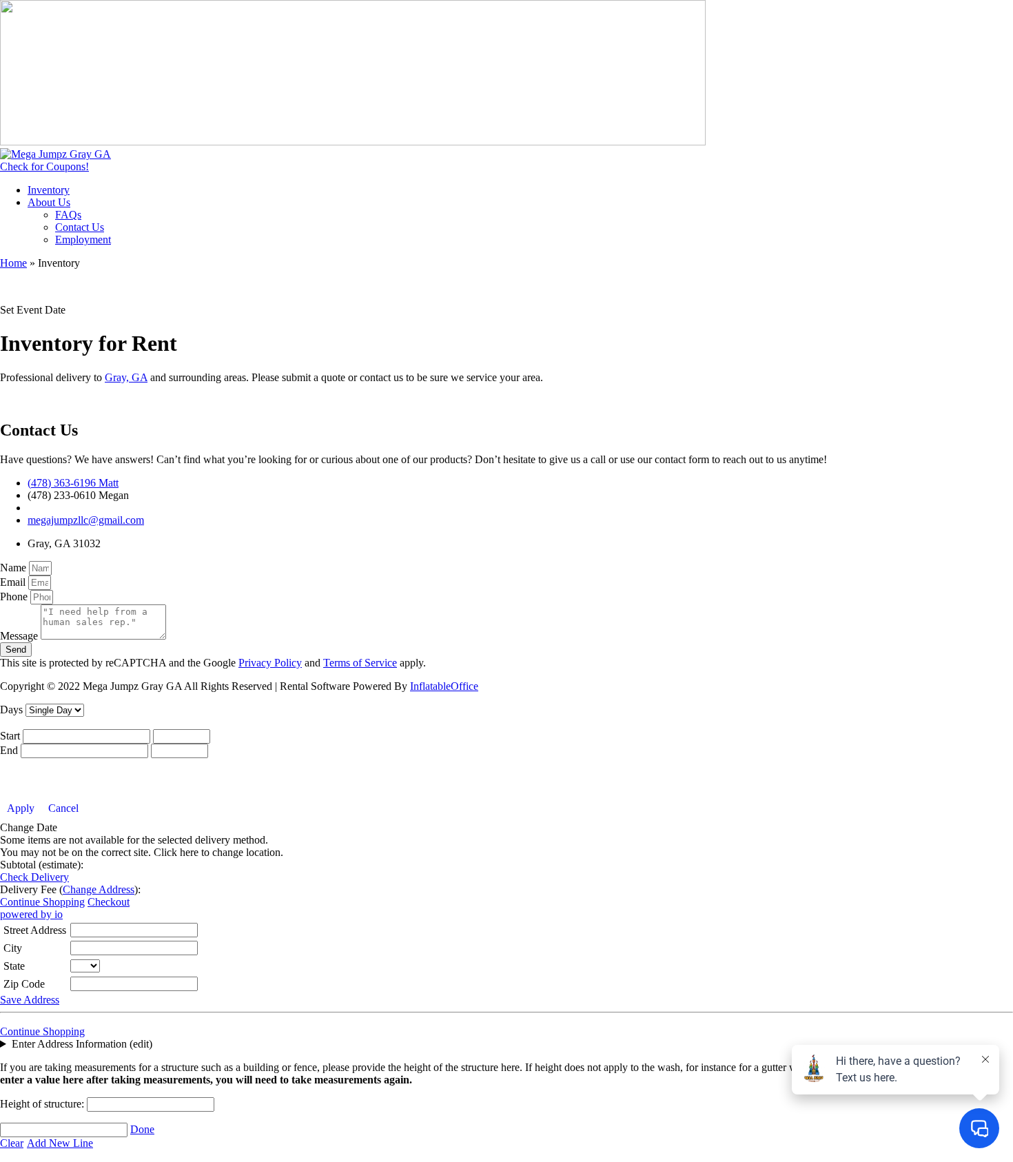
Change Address (98, 889)
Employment (83, 239)
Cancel (63, 808)
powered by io (31, 914)
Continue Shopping (42, 902)
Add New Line (60, 1143)
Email (14, 582)
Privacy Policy (270, 663)
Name (14, 567)
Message (20, 636)
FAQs (68, 215)
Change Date (28, 827)
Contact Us (79, 227)
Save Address (29, 1000)
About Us (49, 202)
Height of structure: (43, 1104)
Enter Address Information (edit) (82, 1044)
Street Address (34, 930)
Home (13, 263)
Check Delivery (34, 877)
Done (142, 1129)
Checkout (109, 902)
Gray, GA (126, 377)
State (14, 966)
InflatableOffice (444, 686)
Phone (15, 596)
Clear (11, 1143)
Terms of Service (360, 663)
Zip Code (24, 984)
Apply (20, 808)
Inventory (49, 190)
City (12, 948)
